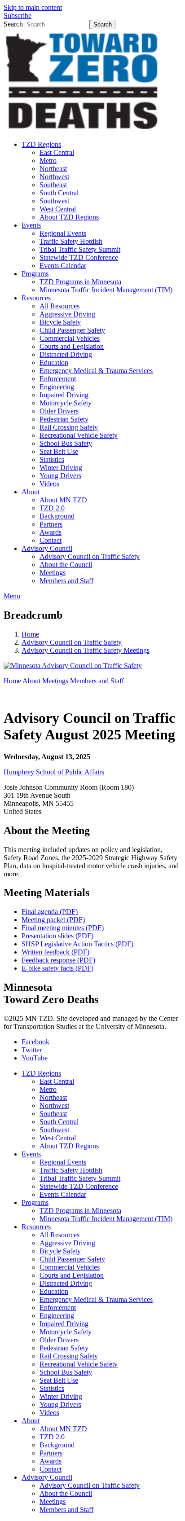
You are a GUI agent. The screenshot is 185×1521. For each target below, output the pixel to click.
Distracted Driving (66, 1283)
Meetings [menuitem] (53, 572)
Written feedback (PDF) (55, 952)
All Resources (59, 1235)
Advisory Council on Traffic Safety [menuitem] (90, 556)
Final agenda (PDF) (50, 911)
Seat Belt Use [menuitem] (59, 451)
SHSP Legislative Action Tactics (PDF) (77, 944)
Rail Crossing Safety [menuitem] (69, 427)
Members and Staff (97, 681)
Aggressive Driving (67, 1243)
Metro (48, 1089)
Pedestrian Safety (64, 1348)
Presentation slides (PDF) (57, 936)
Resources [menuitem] (36, 298)
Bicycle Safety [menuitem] (60, 322)
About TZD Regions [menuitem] (69, 217)
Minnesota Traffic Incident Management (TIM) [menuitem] (106, 290)
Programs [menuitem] (35, 273)
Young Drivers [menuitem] (60, 475)
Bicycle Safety (60, 1251)
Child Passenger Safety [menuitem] (72, 330)
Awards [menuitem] (51, 532)
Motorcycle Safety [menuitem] (66, 403)
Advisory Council (47, 1477)
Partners (51, 1453)
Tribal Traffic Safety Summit (80, 1178)
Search (13, 24)
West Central (58, 1138)
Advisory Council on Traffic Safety (72, 642)
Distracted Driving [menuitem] (66, 354)
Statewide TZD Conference (79, 1186)
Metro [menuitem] (48, 160)
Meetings (55, 681)
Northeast (53, 1097)
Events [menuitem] (31, 225)
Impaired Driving (64, 1324)
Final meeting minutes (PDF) (63, 928)
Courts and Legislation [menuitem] (72, 346)
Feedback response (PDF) (58, 960)
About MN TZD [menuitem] (63, 500)
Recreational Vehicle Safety (79, 1364)
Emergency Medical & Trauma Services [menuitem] (96, 370)
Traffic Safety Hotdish (71, 1170)
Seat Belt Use (59, 1380)
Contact (51, 1469)
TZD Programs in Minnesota (80, 1210)
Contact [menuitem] (51, 540)
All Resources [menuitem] (59, 306)
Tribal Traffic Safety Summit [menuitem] (80, 249)
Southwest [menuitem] (54, 201)
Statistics (52, 1388)
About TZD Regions (69, 1146)
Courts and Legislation (72, 1275)
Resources (36, 1227)
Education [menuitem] (54, 362)
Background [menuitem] (57, 516)
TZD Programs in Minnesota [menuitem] (80, 282)
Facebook (35, 1042)
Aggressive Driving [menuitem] (67, 314)
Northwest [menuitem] (54, 176)
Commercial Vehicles (70, 1267)
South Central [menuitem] (59, 193)
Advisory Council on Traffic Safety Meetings (86, 650)
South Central (59, 1121)
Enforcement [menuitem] (58, 378)
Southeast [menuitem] (53, 185)
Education (54, 1291)
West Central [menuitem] (58, 209)
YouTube (35, 1058)
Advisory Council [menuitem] (47, 548)
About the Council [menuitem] (66, 564)
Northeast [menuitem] (53, 168)
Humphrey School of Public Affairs (54, 772)
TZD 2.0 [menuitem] (52, 508)
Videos (49, 1412)
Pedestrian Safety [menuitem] (64, 419)
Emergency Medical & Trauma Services (96, 1299)
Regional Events (63, 1162)
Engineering (57, 1315)
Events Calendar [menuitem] (63, 265)
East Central (57, 1081)
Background (57, 1445)
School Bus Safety (66, 1372)
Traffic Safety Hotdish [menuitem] (71, 241)
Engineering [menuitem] (57, 387)
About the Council (66, 1493)
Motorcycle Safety (66, 1332)
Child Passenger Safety (72, 1259)
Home (30, 634)
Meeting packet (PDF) (53, 919)
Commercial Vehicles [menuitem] (70, 338)
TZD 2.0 (52, 1437)
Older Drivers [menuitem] (59, 411)
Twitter (32, 1050)
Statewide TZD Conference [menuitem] (79, 257)
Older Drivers (59, 1340)
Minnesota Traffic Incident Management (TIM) (106, 1218)
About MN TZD (63, 1429)
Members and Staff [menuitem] (66, 581)
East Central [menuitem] (57, 152)
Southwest (54, 1130)
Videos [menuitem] (49, 484)
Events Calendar (63, 1194)
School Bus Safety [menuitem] (66, 443)
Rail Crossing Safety (69, 1356)
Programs (35, 1202)
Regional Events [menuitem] (63, 233)
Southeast (53, 1113)
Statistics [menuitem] (52, 459)
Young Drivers (60, 1404)
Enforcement (58, 1307)
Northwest (54, 1105)
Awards (51, 1461)
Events (31, 1154)
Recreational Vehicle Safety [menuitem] (79, 435)
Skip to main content (33, 7)
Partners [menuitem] (51, 524)
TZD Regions (41, 1073)
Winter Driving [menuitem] (61, 467)
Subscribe (17, 15)
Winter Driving (61, 1396)
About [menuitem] (31, 492)
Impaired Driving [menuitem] (64, 395)
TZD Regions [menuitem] (41, 144)
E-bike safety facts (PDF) (57, 968)
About (31, 681)
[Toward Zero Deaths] (83, 129)
